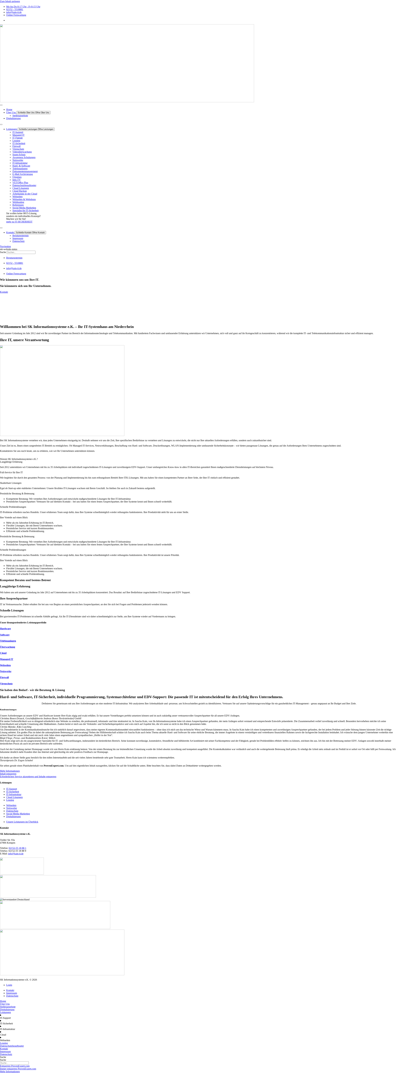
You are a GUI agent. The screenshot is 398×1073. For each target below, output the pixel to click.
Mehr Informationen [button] (10, 771)
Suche (3, 252)
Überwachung (7, 647)
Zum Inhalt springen (10, 1)
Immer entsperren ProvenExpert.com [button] (18, 1068)
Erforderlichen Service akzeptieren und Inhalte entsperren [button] (28, 776)
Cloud (3, 653)
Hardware (5, 628)
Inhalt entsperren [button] (8, 773)
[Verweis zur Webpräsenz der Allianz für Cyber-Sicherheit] (22, 873)
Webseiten (5, 665)
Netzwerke (5, 671)
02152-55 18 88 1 (17, 848)
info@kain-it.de (15, 853)
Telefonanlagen (8, 641)
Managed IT (6, 659)
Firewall (4, 677)
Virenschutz (6, 683)
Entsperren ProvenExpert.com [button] (15, 1066)
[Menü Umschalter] (1, 105)
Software (4, 634)
